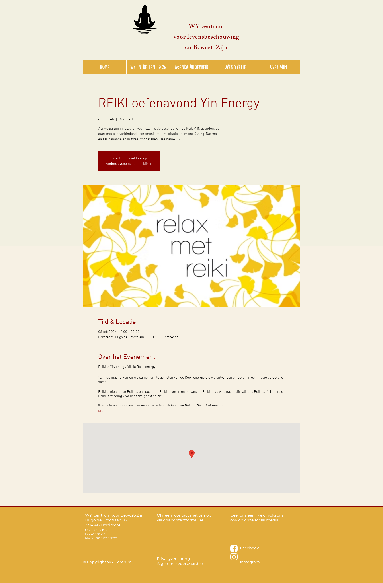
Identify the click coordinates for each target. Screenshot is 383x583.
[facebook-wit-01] (234, 548)
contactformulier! (187, 520)
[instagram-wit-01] (234, 556)
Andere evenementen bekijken (129, 164)
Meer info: (105, 411)
